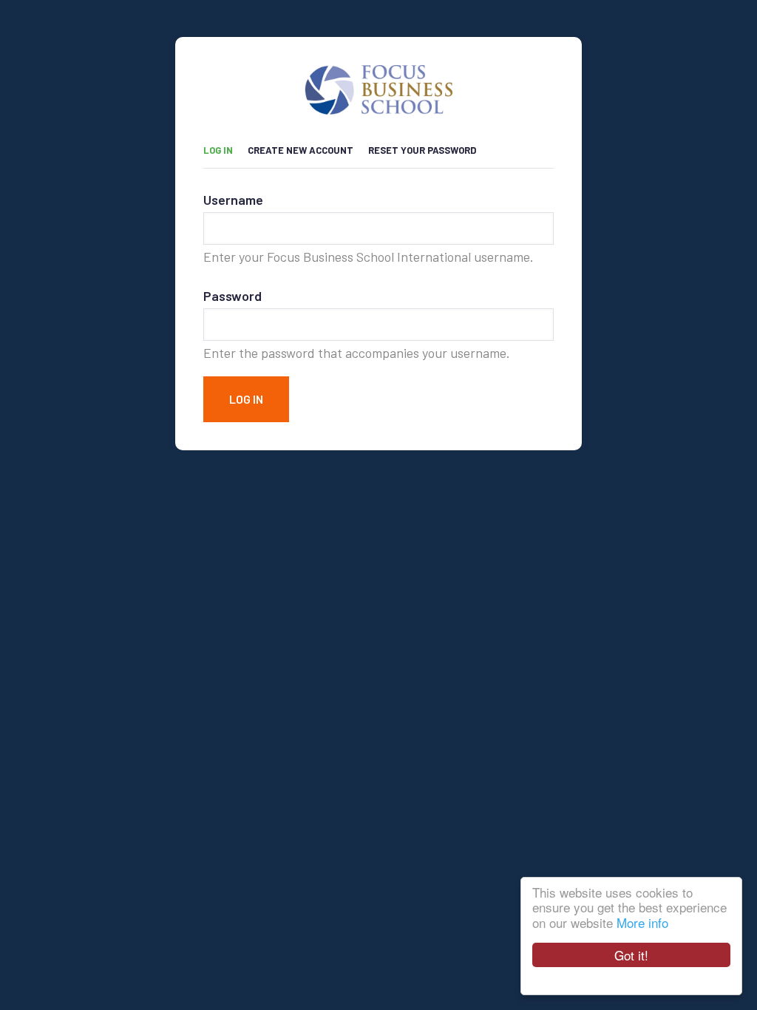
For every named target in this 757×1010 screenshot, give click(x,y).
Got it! (631, 955)
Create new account (300, 150)
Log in (225, 147)
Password (232, 296)
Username (233, 200)
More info (642, 922)
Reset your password (422, 150)
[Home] (378, 77)
